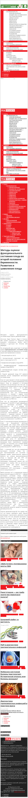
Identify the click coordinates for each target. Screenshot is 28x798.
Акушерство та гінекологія (18, 15)
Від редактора (11, 55)
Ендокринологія (14, 37)
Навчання (9, 43)
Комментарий (5, 714)
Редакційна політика (9, 741)
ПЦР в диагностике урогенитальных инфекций (13, 646)
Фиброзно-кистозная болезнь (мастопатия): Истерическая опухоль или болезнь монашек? (13, 675)
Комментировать (6, 274)
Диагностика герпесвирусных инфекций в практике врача (14, 703)
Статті (5, 10)
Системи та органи (12, 70)
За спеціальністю (12, 11)
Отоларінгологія (14, 30)
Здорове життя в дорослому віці (15, 239)
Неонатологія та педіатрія (17, 24)
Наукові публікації (15, 13)
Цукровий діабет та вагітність (10, 620)
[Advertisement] (14, 94)
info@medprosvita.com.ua (18, 790)
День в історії (16, 60)
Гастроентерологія (15, 16)
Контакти (6, 71)
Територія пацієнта (9, 63)
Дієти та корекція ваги (13, 65)
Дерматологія (13, 18)
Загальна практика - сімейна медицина (13, 667)
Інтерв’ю (9, 52)
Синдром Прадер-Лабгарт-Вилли (11, 711)
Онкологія (12, 29)
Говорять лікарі (11, 57)
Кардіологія (13, 19)
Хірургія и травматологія (17, 35)
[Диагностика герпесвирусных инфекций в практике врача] (11, 694)
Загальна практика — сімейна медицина (16, 26)
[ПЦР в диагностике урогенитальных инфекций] (11, 640)
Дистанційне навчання (14, 44)
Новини (6, 41)
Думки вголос (8, 51)
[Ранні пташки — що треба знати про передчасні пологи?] (11, 584)
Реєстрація (4, 759)
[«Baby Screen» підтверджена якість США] (11, 557)
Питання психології (15, 40)
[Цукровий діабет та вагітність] (11, 613)
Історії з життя (17, 62)
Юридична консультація (14, 49)
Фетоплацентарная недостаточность (12, 712)
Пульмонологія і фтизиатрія (14, 32)
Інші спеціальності (15, 38)
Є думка (8, 54)
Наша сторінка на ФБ (7, 756)
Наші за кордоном (12, 48)
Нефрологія (13, 22)
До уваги (6, 46)
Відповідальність (8, 743)
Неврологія (12, 21)
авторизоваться (5, 538)
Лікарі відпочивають (16, 59)
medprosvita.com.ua (19, 792)
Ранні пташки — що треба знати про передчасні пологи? (12, 594)
